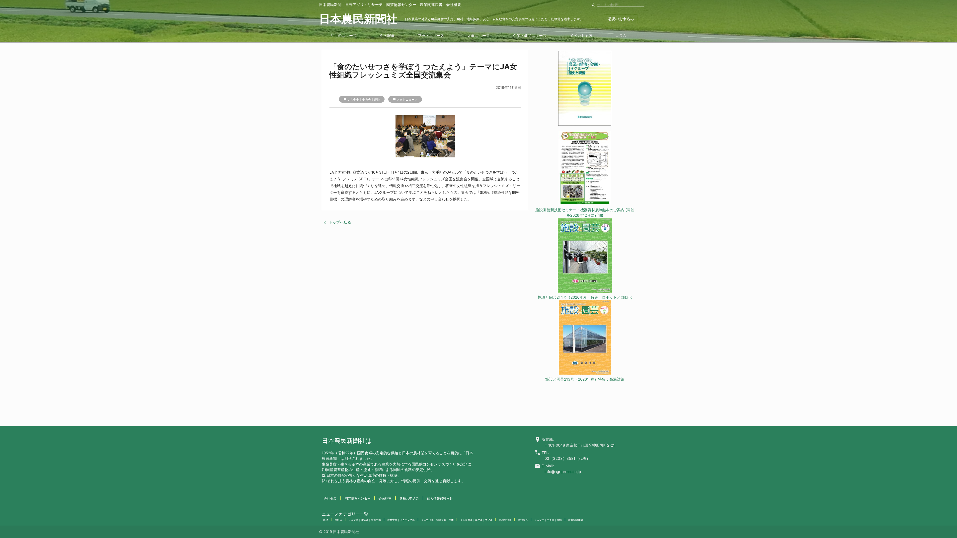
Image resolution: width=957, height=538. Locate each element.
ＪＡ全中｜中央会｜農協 (363, 99)
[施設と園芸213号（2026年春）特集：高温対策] (585, 338)
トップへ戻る (336, 222)
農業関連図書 (431, 4)
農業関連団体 (575, 519)
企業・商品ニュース (530, 35)
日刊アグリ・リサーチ (364, 4)
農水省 (338, 519)
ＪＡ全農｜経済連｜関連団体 (364, 519)
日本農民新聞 (330, 4)
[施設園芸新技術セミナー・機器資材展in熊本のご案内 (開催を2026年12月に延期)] (585, 169)
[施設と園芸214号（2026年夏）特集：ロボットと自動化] (585, 256)
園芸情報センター (401, 4)
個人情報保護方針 (440, 498)
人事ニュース (478, 35)
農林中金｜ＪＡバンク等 (401, 519)
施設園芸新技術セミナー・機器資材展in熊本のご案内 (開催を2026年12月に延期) (584, 212)
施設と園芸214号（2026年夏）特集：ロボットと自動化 (585, 297)
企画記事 (387, 35)
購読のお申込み (621, 18)
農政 (325, 519)
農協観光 (523, 519)
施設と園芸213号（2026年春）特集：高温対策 (584, 379)
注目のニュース (343, 35)
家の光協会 (505, 519)
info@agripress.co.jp (563, 471)
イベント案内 (581, 35)
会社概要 (453, 4)
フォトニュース (431, 35)
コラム (621, 35)
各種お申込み (409, 498)
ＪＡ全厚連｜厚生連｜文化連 (476, 519)
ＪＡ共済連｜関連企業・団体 (437, 519)
